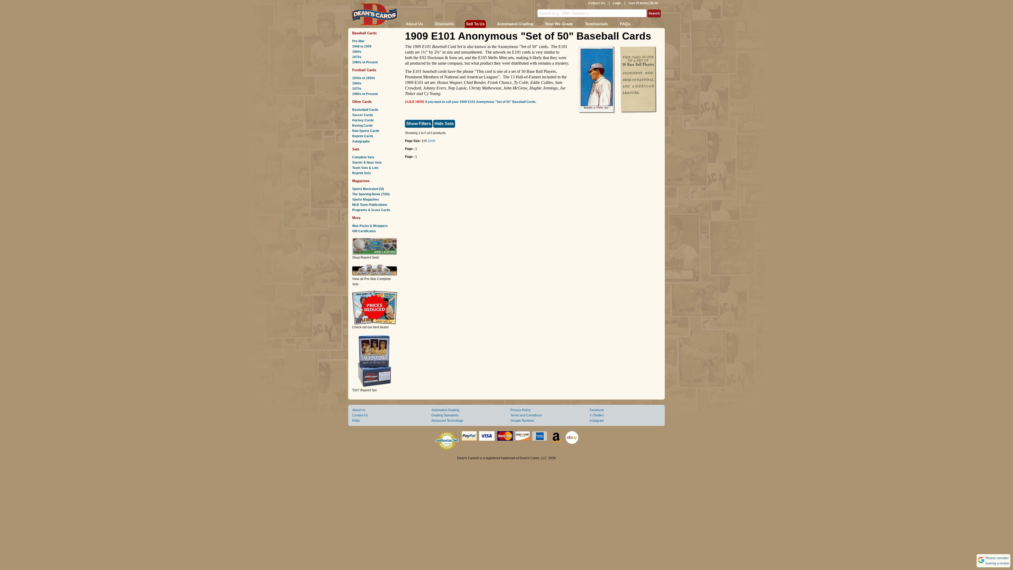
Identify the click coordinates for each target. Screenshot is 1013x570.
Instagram (597, 420)
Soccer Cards (362, 115)
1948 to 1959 (361, 46)
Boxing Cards (362, 125)
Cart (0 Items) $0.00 (643, 3)
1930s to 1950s (363, 78)
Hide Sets (444, 123)
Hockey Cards (363, 120)
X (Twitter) (597, 415)
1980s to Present (365, 62)
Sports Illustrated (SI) (368, 189)
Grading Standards (444, 415)
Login (617, 3)
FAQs (625, 24)
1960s (356, 52)
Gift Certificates (364, 231)
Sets (355, 149)
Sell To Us (475, 24)
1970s (356, 57)
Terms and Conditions (526, 415)
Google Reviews (522, 420)
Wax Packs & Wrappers (370, 226)
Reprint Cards (362, 136)
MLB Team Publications (369, 205)
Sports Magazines (365, 199)
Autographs (361, 141)
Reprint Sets (361, 173)
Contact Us (596, 3)
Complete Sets (363, 157)
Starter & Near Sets (367, 162)
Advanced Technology (447, 420)
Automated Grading (515, 24)
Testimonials (596, 24)
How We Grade (559, 24)
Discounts (444, 24)
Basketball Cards (365, 110)
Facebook (597, 410)
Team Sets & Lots (365, 168)
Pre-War (358, 41)
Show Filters (418, 123)
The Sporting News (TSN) (371, 194)
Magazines (361, 181)
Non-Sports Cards (365, 131)
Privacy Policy (520, 410)
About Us (414, 24)
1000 (431, 141)
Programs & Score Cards (371, 210)
